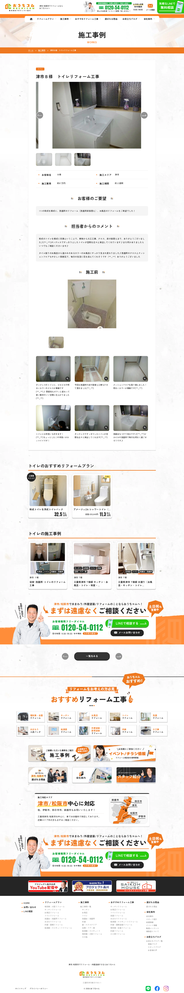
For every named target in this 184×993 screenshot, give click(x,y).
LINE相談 (28, 911)
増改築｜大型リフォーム (55, 906)
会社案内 (150, 916)
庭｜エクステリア (89, 924)
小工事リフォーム (117, 934)
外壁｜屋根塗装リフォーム (121, 924)
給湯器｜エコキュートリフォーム (58, 928)
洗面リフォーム (116, 915)
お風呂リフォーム (52, 912)
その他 (85, 937)
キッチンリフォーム (53, 909)
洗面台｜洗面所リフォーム (56, 918)
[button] (40, 115)
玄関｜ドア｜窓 (88, 928)
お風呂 (85, 912)
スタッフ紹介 (151, 919)
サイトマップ (20, 988)
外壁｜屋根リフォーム (54, 924)
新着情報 (150, 922)
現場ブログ (152, 944)
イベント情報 (151, 925)
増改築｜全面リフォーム (120, 928)
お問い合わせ (30, 907)
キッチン (85, 909)
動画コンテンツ (152, 928)
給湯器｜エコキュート (91, 931)
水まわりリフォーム (53, 921)
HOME (27, 902)
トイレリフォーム (52, 915)
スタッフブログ (154, 947)
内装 (84, 921)
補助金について (152, 931)
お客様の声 (152, 950)
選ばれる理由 (151, 906)
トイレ (85, 915)
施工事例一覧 (85, 906)
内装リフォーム (116, 931)
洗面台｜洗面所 (88, 918)
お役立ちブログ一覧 (154, 941)
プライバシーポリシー (39, 988)
